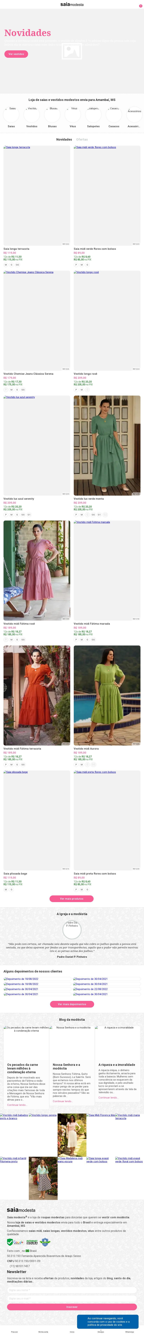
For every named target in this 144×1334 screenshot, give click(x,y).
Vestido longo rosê (85, 373)
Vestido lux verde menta (89, 498)
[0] (138, 4)
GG (17, 264)
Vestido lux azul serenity (19, 498)
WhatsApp (129, 1332)
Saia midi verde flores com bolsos (95, 248)
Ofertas (82, 139)
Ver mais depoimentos (72, 1004)
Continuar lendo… (17, 1105)
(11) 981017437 (19, 1266)
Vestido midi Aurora (86, 748)
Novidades (64, 139)
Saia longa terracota (16, 248)
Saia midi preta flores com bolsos (95, 873)
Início (72, 1332)
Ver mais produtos (71, 898)
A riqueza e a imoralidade (117, 1065)
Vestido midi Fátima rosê (19, 623)
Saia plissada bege (15, 873)
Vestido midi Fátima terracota (22, 748)
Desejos (101, 1332)
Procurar (14, 1332)
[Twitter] (60, 1315)
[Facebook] (53, 1315)
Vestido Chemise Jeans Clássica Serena (28, 373)
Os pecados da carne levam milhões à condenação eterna (22, 1068)
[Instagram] (66, 1315)
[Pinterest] (72, 1315)
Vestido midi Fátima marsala (92, 623)
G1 (29, 514)
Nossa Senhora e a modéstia (66, 1066)
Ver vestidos (16, 54)
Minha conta (43, 1332)
